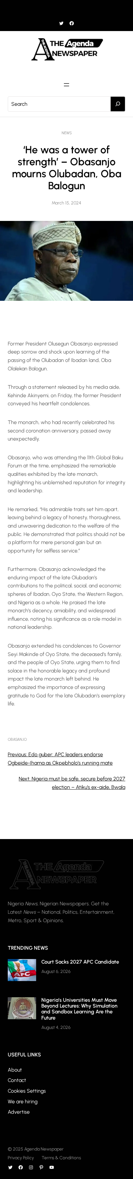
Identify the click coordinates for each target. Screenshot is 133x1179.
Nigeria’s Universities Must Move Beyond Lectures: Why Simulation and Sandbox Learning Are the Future (79, 1009)
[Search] (117, 104)
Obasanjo (17, 739)
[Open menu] (66, 9)
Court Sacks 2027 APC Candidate (80, 962)
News (67, 133)
